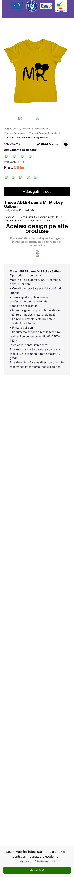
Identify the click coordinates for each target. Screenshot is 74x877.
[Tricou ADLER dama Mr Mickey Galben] (6, 178)
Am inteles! (37, 870)
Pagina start (11, 128)
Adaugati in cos (37, 191)
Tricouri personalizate (35, 128)
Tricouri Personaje (14, 133)
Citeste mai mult (45, 861)
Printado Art (27, 210)
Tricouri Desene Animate (43, 133)
